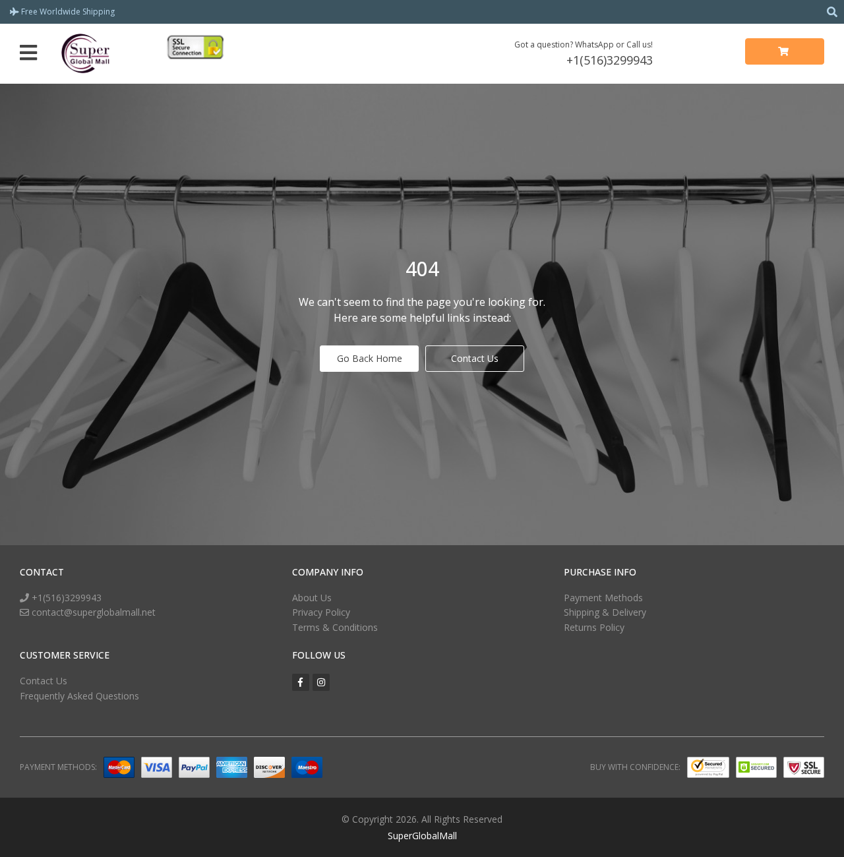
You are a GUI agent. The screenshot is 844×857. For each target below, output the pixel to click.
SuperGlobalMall (422, 835)
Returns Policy (594, 627)
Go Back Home (369, 358)
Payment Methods (603, 597)
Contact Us (474, 358)
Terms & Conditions (335, 627)
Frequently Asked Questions (79, 696)
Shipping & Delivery (605, 612)
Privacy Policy (321, 612)
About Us (312, 597)
